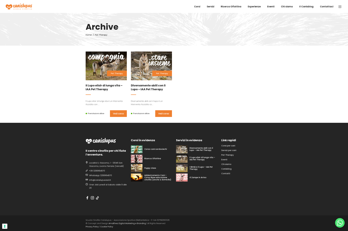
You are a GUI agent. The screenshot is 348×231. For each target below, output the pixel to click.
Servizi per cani (228, 150)
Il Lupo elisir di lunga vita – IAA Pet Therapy (202, 158)
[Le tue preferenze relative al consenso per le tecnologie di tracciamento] (4, 226)
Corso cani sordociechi (155, 149)
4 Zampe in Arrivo (197, 177)
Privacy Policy (92, 226)
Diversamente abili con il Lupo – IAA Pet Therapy (201, 149)
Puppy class (150, 168)
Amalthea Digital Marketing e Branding (127, 223)
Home (89, 34)
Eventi (224, 159)
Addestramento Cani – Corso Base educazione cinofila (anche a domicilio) (157, 177)
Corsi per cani (228, 145)
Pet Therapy (117, 73)
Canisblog (226, 168)
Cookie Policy (106, 226)
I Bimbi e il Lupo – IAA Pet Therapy (201, 168)
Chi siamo (226, 164)
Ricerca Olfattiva (152, 159)
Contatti (225, 173)
